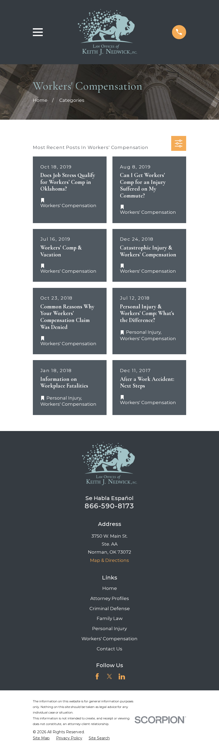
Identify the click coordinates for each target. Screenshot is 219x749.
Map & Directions (109, 560)
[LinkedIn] (122, 676)
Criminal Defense (109, 608)
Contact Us (109, 648)
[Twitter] (109, 676)
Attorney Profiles (109, 598)
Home (109, 588)
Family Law (110, 618)
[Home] (107, 32)
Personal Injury (109, 628)
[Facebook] (97, 676)
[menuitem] (41, 738)
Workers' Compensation (109, 638)
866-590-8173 (109, 506)
